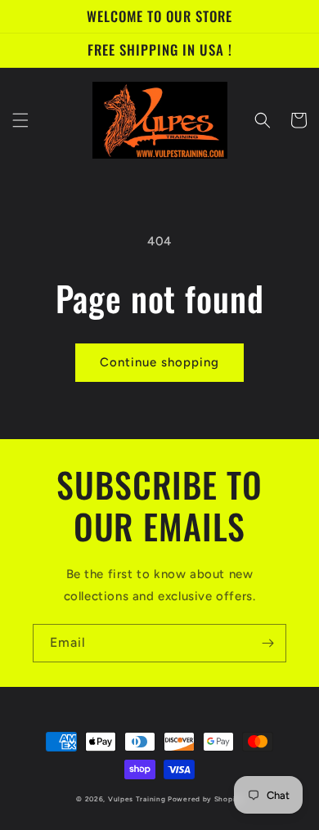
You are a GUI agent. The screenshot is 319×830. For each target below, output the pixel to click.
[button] (20, 120)
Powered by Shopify (205, 799)
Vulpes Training (138, 799)
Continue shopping (159, 362)
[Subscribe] (267, 643)
